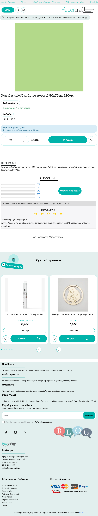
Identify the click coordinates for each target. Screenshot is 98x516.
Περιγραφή (8, 163)
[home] (3, 17)
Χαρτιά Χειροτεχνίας (34, 17)
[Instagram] (15, 432)
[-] (23, 141)
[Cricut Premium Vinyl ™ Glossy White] (25, 295)
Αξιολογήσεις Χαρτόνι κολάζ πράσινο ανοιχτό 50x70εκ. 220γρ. (36, 203)
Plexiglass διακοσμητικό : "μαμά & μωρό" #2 (73, 314)
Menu (7, 9)
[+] (23, 138)
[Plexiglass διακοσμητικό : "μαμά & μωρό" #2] (73, 295)
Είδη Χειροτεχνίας (15, 17)
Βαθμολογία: (48, 209)
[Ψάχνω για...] (17, 10)
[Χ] (25, 432)
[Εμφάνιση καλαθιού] (23, 10)
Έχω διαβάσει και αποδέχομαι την (28, 422)
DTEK (81, 512)
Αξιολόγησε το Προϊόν (70, 191)
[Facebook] (6, 432)
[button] (67, 139)
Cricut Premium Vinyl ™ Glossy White (24, 314)
